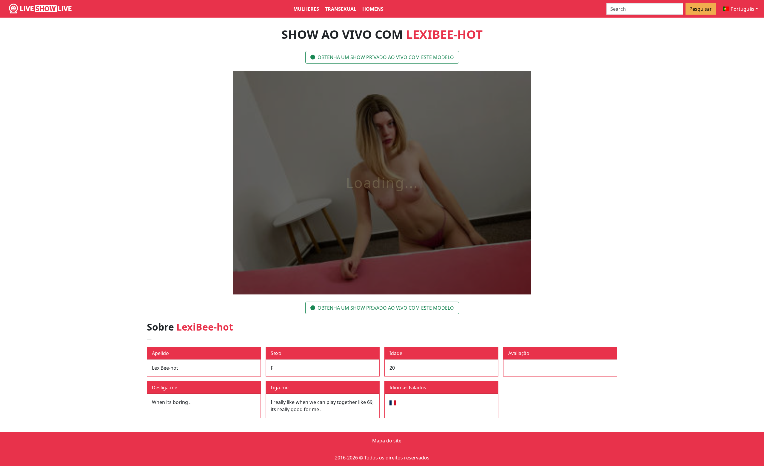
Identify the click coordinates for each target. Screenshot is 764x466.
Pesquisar (700, 9)
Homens (372, 9)
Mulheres (306, 9)
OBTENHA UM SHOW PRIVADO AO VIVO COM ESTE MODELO (386, 57)
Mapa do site (386, 440)
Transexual (340, 9)
